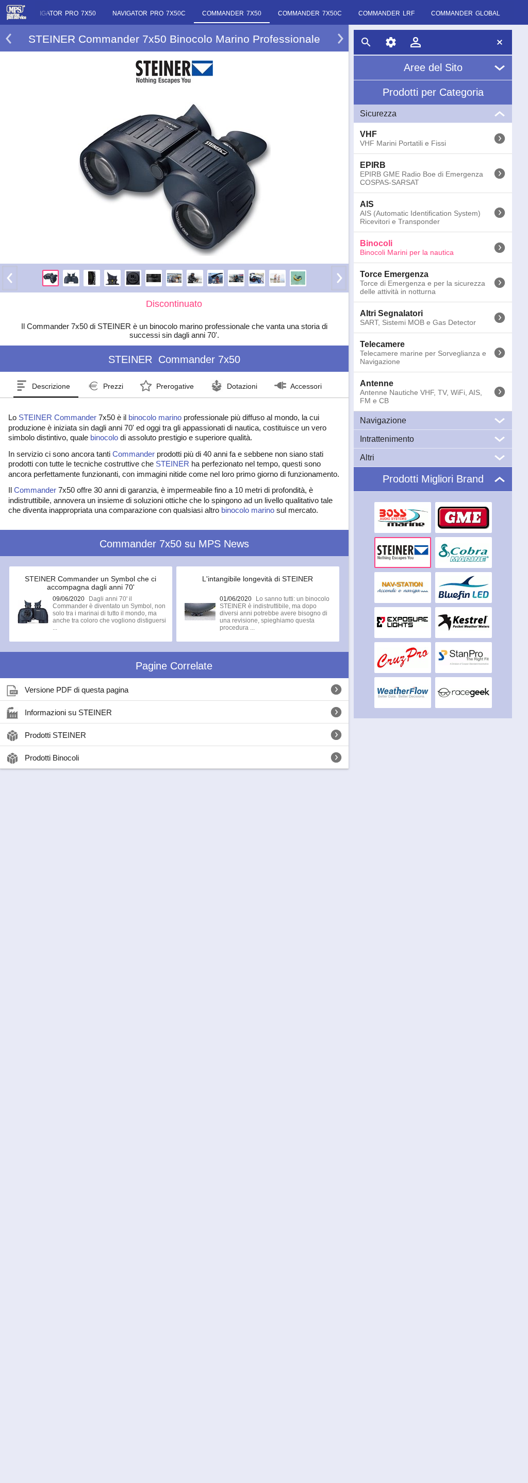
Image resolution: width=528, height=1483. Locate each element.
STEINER (35, 417)
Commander (75, 417)
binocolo (104, 437)
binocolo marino (155, 417)
